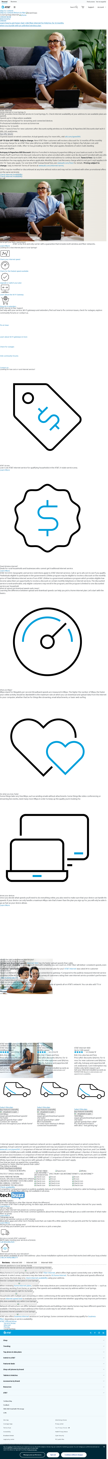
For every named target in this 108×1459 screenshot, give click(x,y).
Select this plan (6, 1107)
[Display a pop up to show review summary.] (21, 1052)
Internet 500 (31, 1262)
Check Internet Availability (11, 174)
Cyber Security (59, 1435)
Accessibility (7, 1431)
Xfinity (19, 1168)
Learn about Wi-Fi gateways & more (13, 337)
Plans (2, 980)
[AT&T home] (5, 7)
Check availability (7, 1187)
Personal (4, 2)
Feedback (6, 1405)
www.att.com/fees (65, 163)
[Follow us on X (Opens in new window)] (90, 1332)
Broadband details (8, 1435)
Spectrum (12, 1168)
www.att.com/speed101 (10, 1149)
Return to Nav (20, 12)
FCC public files (59, 1439)
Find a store (91, 2)
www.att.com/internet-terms (51, 165)
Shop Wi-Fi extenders (8, 306)
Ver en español (101, 2)
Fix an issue (4, 325)
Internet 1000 (32, 963)
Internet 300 (17, 1262)
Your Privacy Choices (61, 1428)
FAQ (26, 980)
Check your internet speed (10, 259)
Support (21, 980)
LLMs (5, 1413)
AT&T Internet (70, 968)
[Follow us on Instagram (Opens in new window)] (99, 1332)
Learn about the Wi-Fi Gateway (12, 294)
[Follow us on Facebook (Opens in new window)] (95, 1332)
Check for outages (7, 347)
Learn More (5, 246)
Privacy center (59, 1424)
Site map (6, 1420)
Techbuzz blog (7, 1401)
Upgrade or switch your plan (11, 283)
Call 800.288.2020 (7, 1242)
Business (14, 2)
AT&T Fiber (4, 1168)
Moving (14, 980)
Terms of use (7, 1428)
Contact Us (4, 367)
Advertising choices (61, 1420)
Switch (7, 980)
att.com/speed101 (72, 136)
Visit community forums (9, 356)
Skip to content (6, 10)
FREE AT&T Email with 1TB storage (13, 1409)
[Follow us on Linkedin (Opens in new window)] (103, 1332)
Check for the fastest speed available (14, 271)
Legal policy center (8, 1439)
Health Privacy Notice (61, 1431)
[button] (14, 7)
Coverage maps (7, 1424)
